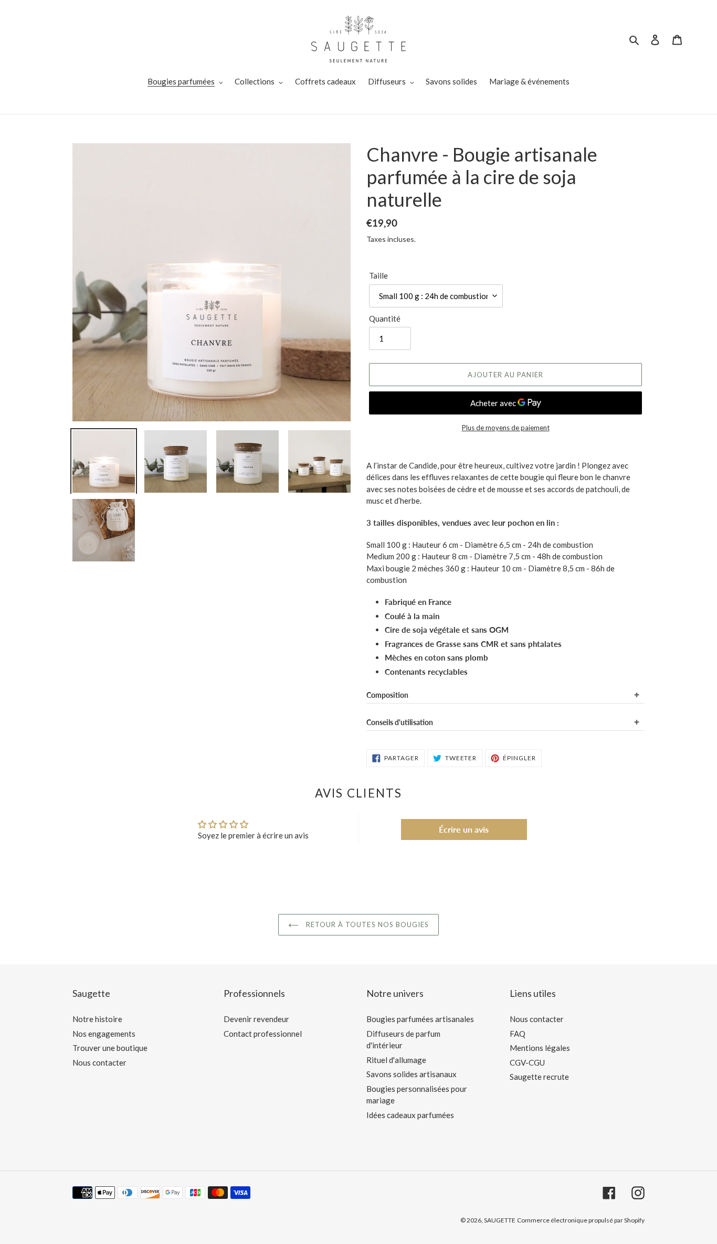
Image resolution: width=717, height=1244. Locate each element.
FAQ (517, 1033)
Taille (378, 275)
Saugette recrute (539, 1076)
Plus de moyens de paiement (506, 427)
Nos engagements (103, 1033)
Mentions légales (540, 1047)
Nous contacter (99, 1062)
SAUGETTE (499, 1220)
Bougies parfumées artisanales (420, 1019)
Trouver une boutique (109, 1047)
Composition (387, 694)
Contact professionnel (263, 1033)
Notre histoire (97, 1019)
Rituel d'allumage (396, 1060)
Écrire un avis (464, 829)
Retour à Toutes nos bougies (366, 924)
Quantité (384, 318)
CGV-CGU (527, 1062)
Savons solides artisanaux (411, 1074)
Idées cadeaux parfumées (410, 1115)
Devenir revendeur (256, 1019)
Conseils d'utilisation (399, 722)
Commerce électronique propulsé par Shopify (581, 1220)
